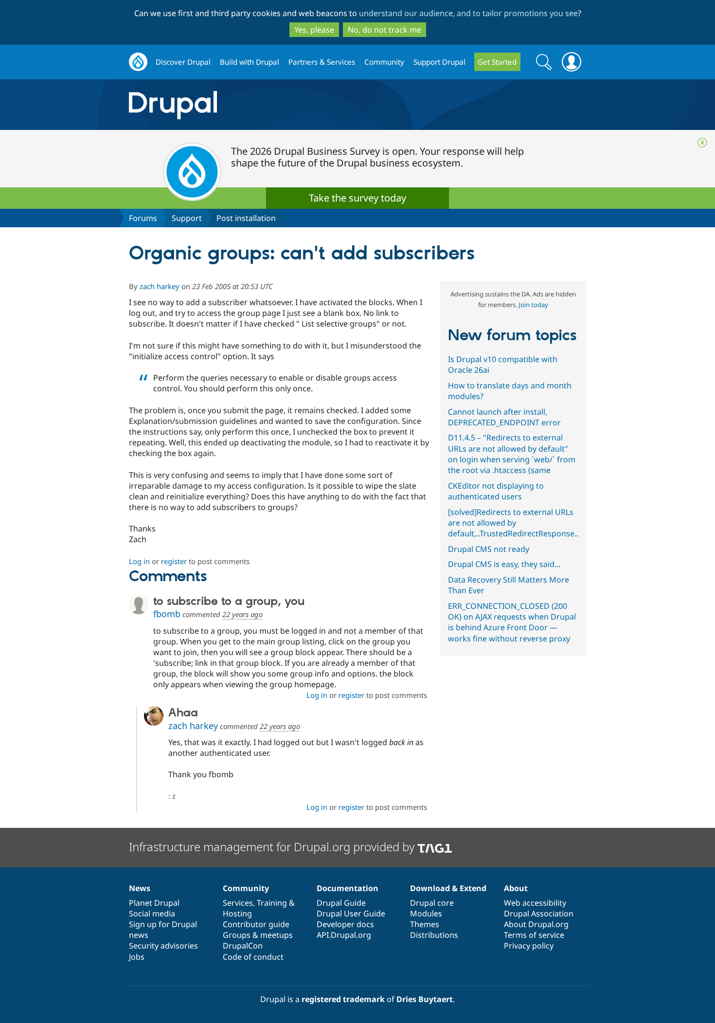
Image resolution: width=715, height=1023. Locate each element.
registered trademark (343, 999)
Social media (152, 913)
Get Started (497, 62)
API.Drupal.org (344, 935)
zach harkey (159, 286)
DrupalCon (243, 945)
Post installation (246, 218)
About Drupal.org (536, 924)
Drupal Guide (341, 902)
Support (187, 218)
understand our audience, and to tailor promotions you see (468, 13)
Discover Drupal (183, 62)
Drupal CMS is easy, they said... (504, 564)
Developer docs (345, 924)
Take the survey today (357, 197)
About (516, 888)
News (139, 888)
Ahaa (183, 713)
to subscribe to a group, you (228, 601)
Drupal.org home (138, 62)
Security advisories (163, 945)
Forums (143, 218)
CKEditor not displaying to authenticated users (496, 491)
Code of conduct (253, 956)
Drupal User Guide (351, 913)
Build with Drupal (249, 62)
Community (384, 62)
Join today (533, 304)
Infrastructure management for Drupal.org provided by (273, 847)
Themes (424, 924)
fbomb (166, 614)
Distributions (434, 935)
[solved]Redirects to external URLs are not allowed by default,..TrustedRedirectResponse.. (513, 523)
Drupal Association (538, 913)
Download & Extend (448, 888)
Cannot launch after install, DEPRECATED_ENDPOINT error (504, 417)
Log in (139, 561)
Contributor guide (256, 924)
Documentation (347, 888)
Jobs (136, 956)
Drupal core (432, 902)
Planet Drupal (154, 902)
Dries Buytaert (424, 999)
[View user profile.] (138, 604)
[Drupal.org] (260, 105)
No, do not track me (384, 29)
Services (238, 902)
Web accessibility (535, 902)
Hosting (237, 913)
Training (272, 902)
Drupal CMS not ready (488, 549)
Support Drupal (439, 62)
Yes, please (314, 29)
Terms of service (534, 935)
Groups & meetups (258, 935)
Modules (426, 913)
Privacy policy (529, 945)
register (174, 561)
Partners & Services (321, 62)
